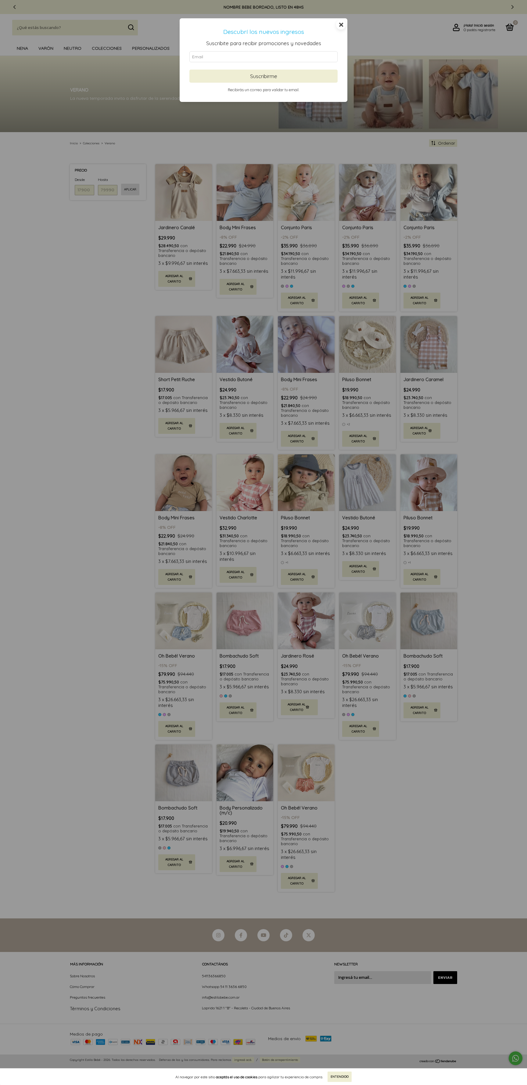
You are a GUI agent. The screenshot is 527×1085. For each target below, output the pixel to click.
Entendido (340, 1077)
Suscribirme (263, 76)
